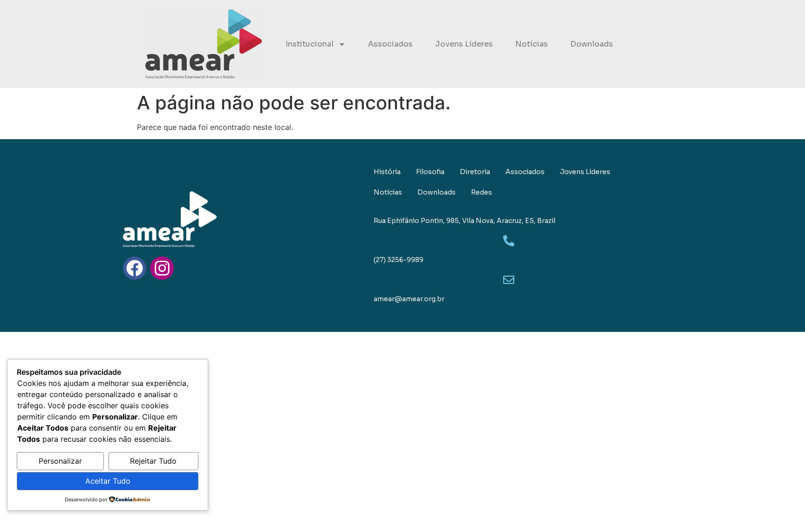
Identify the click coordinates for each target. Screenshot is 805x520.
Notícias (531, 44)
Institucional (310, 44)
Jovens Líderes (464, 44)
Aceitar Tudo (107, 481)
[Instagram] (161, 268)
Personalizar (60, 461)
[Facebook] (134, 268)
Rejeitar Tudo (153, 461)
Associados (390, 44)
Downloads (591, 44)
